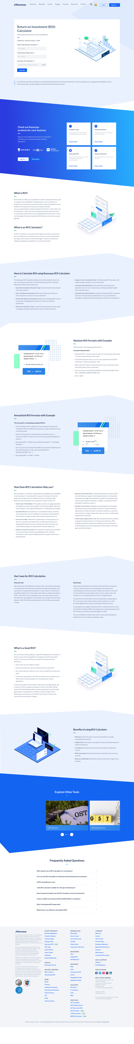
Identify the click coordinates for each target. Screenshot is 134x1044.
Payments (33, 4)
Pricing (83, 4)
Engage (57, 4)
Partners (66, 4)
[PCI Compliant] (18, 983)
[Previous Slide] (62, 834)
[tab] (66, 834)
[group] (67, 816)
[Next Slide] (71, 834)
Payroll (49, 4)
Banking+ (42, 4)
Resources (74, 4)
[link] (104, 5)
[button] (114, 5)
